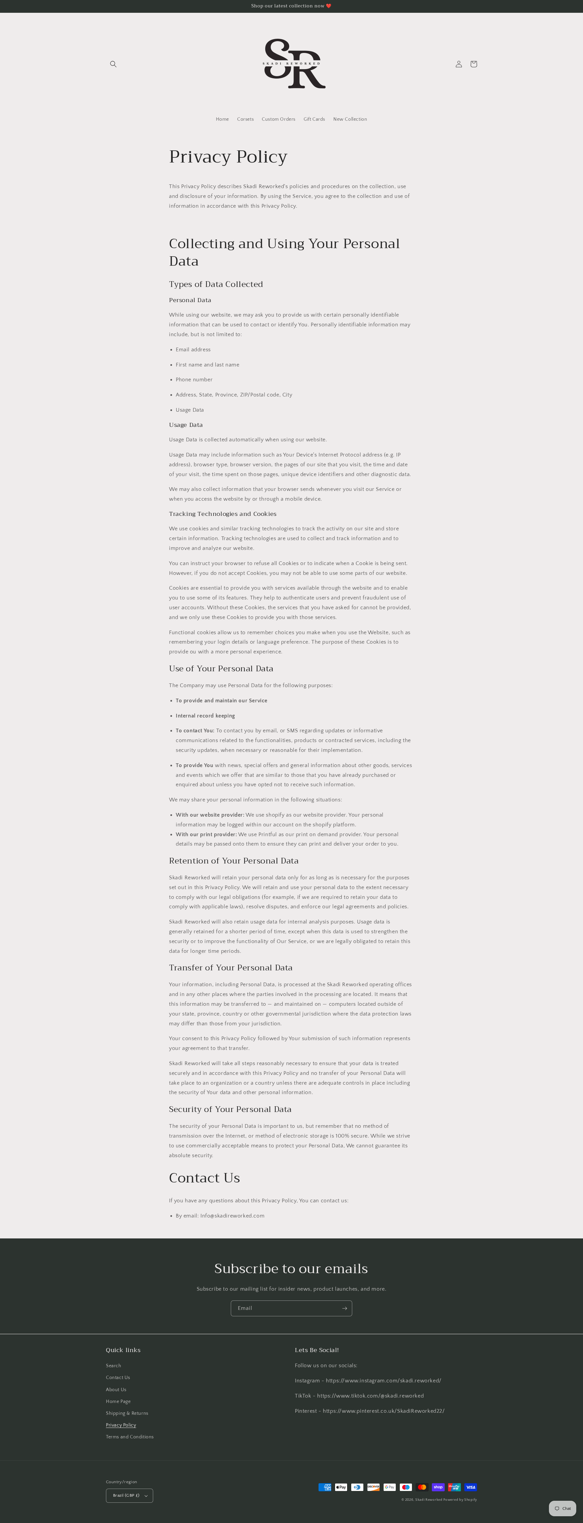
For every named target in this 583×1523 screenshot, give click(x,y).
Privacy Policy (121, 1425)
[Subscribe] (344, 1308)
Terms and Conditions (130, 1437)
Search (113, 1366)
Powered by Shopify (460, 1500)
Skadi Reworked (429, 1500)
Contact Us (118, 1377)
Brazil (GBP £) (126, 1495)
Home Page (118, 1401)
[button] (113, 64)
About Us (116, 1390)
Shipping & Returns (127, 1413)
